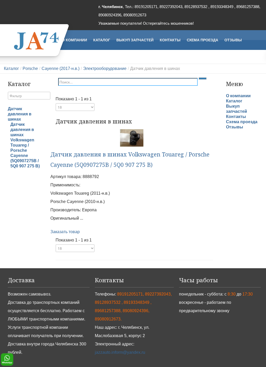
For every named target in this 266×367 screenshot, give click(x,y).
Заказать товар (65, 232)
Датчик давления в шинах (19, 114)
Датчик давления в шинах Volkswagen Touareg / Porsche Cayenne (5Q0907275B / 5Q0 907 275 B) (25, 145)
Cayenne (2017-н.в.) (60, 68)
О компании (238, 96)
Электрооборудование (105, 68)
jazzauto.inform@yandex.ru (120, 352)
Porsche (30, 68)
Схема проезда (241, 122)
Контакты (236, 116)
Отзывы (234, 127)
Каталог (11, 68)
